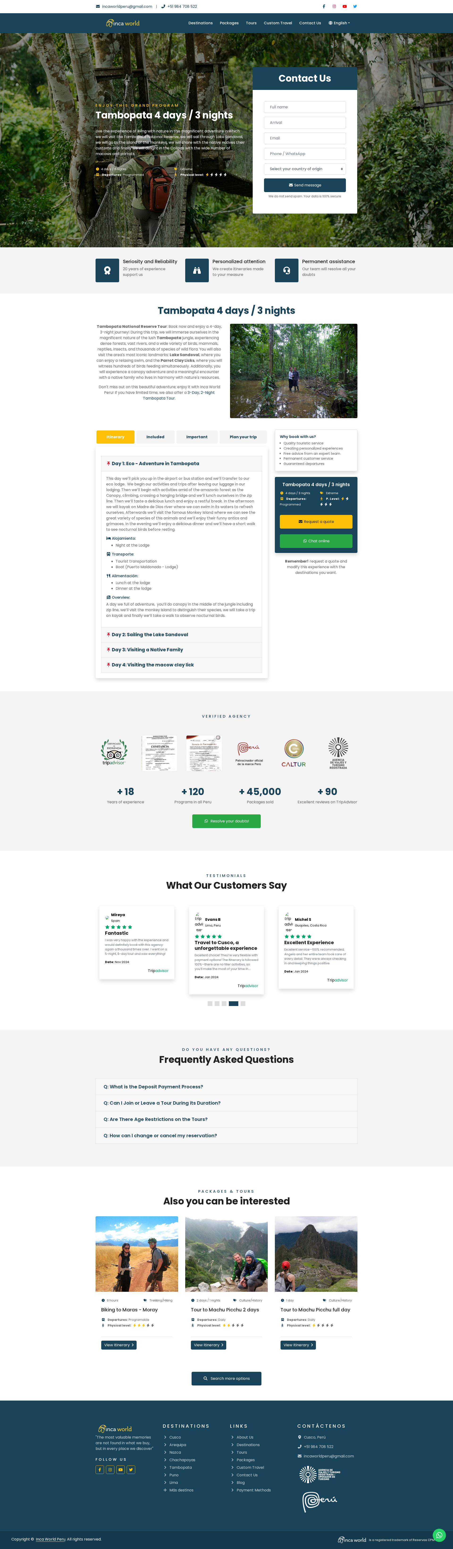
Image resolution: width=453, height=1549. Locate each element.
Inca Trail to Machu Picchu (311, 1315)
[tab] (115, 437)
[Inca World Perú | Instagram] (110, 1469)
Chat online (318, 541)
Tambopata (180, 1467)
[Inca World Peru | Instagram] (334, 6)
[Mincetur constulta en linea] (338, 753)
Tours (251, 23)
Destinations (201, 23)
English (340, 23)
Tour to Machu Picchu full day (136, 1309)
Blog (241, 1482)
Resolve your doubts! (229, 821)
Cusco (175, 1437)
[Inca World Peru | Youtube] (344, 6)
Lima (173, 1482)
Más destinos (181, 1490)
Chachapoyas (182, 1460)
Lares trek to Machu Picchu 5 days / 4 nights (224, 1312)
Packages (229, 23)
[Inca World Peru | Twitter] (355, 6)
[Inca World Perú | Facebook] (100, 1469)
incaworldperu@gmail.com (127, 6)
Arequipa (177, 1445)
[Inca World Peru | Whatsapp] (439, 1535)
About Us (245, 1437)
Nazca (175, 1452)
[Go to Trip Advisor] (114, 753)
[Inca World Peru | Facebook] (324, 6)
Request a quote (318, 521)
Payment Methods (254, 1490)
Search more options (229, 1378)
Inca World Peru (50, 1539)
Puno (174, 1475)
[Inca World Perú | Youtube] (120, 1469)
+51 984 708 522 (182, 6)
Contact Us (310, 23)
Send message (307, 185)
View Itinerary (117, 1345)
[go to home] (122, 23)
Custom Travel (278, 23)
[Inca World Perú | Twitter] (131, 1469)
